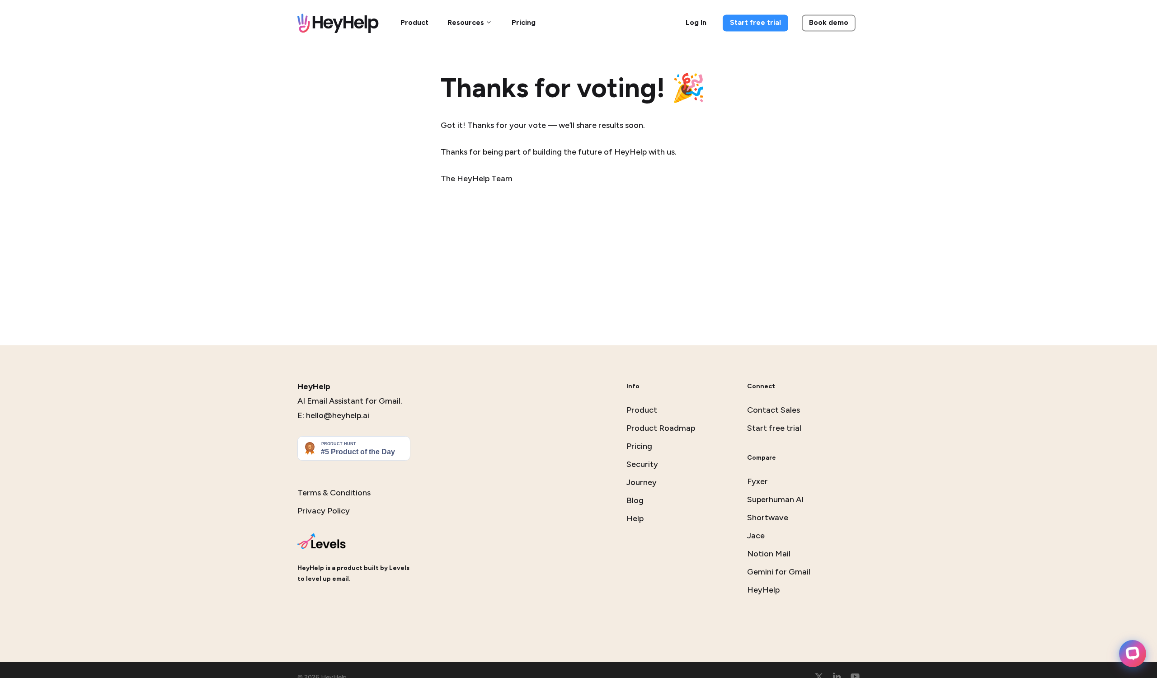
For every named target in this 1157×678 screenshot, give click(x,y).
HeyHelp (763, 590)
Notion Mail (768, 554)
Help (635, 518)
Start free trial (774, 428)
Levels (399, 568)
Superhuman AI (775, 499)
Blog (635, 500)
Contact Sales (773, 410)
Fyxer (757, 481)
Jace (756, 536)
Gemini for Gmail (778, 572)
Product (641, 410)
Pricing (639, 446)
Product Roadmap (660, 428)
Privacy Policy (323, 511)
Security (642, 464)
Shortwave (767, 518)
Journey (641, 482)
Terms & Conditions (334, 493)
